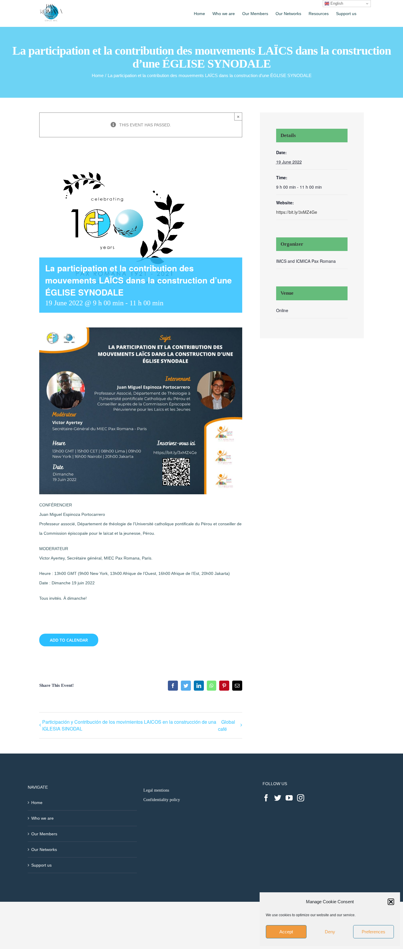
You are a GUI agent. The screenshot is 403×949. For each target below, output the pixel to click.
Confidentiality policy (161, 800)
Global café (226, 725)
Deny (330, 931)
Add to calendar (69, 640)
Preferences (373, 931)
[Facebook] (266, 797)
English (336, 3)
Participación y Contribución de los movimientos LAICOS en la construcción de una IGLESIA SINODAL (129, 725)
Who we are (42, 818)
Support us (41, 865)
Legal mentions (156, 790)
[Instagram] (300, 797)
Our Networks (44, 849)
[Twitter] (277, 797)
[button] (391, 902)
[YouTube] (289, 797)
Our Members (44, 833)
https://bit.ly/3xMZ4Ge (296, 212)
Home (36, 802)
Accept (286, 931)
